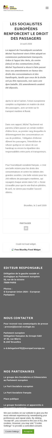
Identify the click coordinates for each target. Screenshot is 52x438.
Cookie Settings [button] (12, 431)
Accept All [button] (28, 431)
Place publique (11, 399)
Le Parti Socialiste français (17, 393)
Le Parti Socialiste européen (18, 386)
